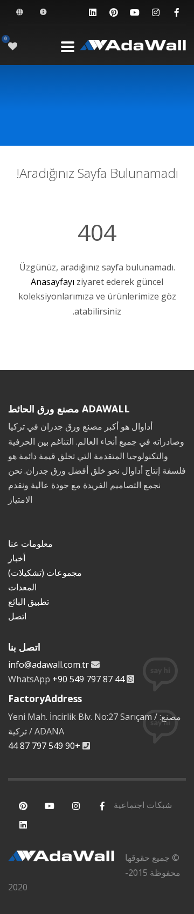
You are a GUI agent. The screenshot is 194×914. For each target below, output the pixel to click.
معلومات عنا (30, 543)
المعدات (22, 587)
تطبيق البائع (28, 602)
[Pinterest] (113, 12)
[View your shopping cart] (13, 46)
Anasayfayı (52, 282)
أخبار (16, 558)
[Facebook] (176, 12)
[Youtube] (134, 12)
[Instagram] (155, 12)
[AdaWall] (133, 46)
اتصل (17, 616)
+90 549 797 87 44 (88, 679)
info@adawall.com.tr (48, 664)
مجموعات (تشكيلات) (45, 573)
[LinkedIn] (92, 12)
